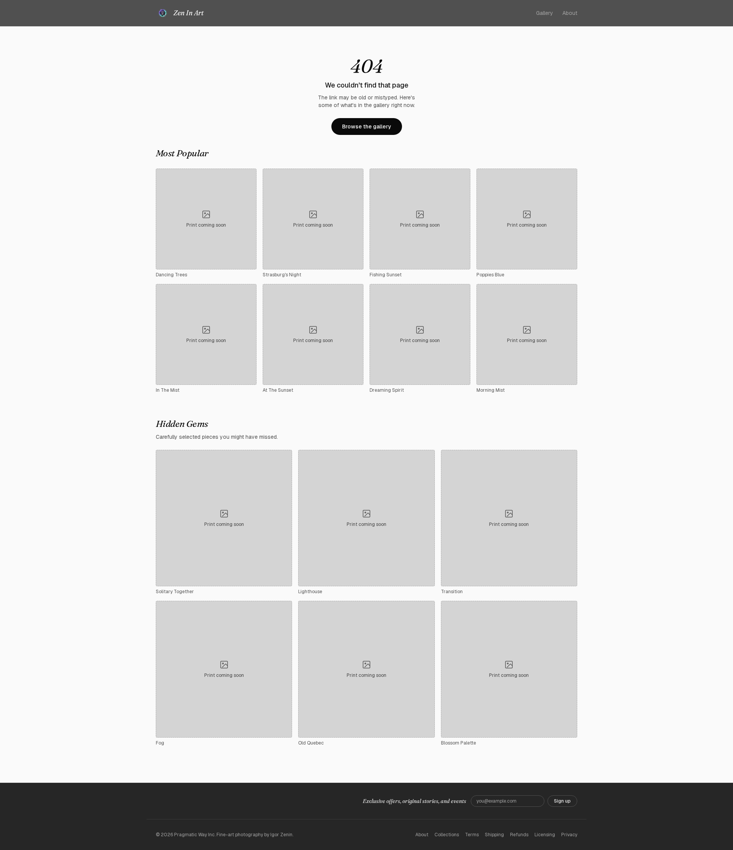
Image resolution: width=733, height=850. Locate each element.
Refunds (519, 835)
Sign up (562, 801)
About (569, 13)
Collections (446, 835)
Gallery (544, 13)
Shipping (494, 835)
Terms (472, 835)
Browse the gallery (366, 126)
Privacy (569, 835)
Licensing (544, 835)
